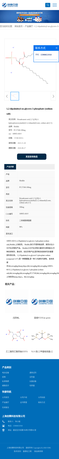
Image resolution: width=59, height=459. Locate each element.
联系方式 (41, 402)
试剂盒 (32, 377)
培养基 (32, 386)
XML (49, 448)
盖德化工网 (27, 451)
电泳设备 (5, 373)
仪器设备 (33, 381)
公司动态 (41, 397)
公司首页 (5, 397)
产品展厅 (29, 26)
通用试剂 (33, 373)
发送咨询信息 (32, 157)
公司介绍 (23, 397)
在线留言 (5, 407)
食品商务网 (38, 451)
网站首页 (19, 26)
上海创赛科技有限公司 (15, 448)
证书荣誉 (23, 402)
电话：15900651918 (15, 426)
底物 (4, 377)
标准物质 (5, 381)
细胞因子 (5, 386)
